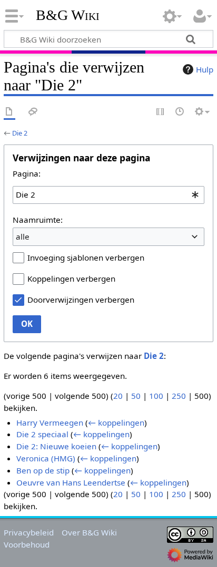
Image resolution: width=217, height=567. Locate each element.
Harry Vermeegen (49, 422)
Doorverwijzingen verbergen (80, 299)
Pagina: (27, 173)
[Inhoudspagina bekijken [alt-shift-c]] (9, 112)
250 (179, 395)
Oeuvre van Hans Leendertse (70, 482)
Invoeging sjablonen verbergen (85, 257)
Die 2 (19, 133)
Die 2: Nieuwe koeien (56, 446)
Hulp (204, 69)
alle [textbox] (22, 236)
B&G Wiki (68, 15)
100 (156, 395)
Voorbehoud (27, 544)
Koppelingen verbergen (71, 278)
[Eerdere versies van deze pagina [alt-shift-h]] (180, 112)
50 (136, 395)
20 (118, 395)
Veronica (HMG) (45, 458)
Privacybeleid (29, 532)
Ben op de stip (43, 470)
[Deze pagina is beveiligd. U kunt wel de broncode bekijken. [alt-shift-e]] (160, 112)
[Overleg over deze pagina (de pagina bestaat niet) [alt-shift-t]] (33, 112)
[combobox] (108, 195)
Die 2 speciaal (42, 434)
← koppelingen (116, 422)
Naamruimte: (38, 219)
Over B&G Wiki (89, 532)
